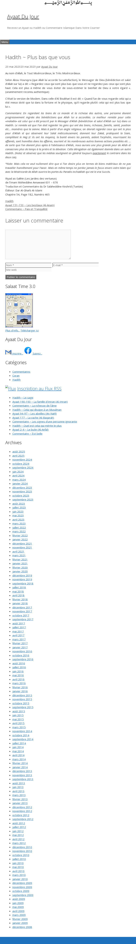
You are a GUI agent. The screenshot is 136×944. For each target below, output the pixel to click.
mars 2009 (19, 915)
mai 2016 (18, 675)
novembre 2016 (22, 651)
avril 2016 (18, 679)
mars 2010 (19, 875)
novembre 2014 (22, 731)
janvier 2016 (20, 691)
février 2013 (20, 799)
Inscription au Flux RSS (39, 388)
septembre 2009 (22, 895)
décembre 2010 (22, 847)
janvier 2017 (20, 647)
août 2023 (18, 503)
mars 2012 (19, 843)
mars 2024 (19, 479)
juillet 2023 (19, 507)
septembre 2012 (22, 819)
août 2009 (18, 899)
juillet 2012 (19, 827)
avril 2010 (18, 871)
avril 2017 (18, 635)
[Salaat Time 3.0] (19, 326)
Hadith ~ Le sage (22, 397)
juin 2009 (18, 903)
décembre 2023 (22, 487)
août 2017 (18, 623)
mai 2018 (18, 591)
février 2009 (20, 919)
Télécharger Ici (29, 330)
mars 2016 (19, 683)
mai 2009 (18, 907)
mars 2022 (19, 531)
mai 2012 (18, 835)
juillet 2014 (19, 743)
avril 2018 (18, 595)
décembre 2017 (22, 607)
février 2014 (20, 763)
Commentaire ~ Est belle (27, 433)
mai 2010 (18, 867)
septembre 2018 (22, 583)
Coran (15, 375)
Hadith (9, 201)
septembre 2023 (22, 499)
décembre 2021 (22, 543)
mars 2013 (19, 795)
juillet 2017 (19, 627)
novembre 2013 (22, 775)
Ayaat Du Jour (23, 16)
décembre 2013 (22, 771)
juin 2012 (18, 831)
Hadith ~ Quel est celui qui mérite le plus (37, 425)
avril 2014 (18, 755)
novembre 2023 (22, 491)
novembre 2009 (22, 887)
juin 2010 (18, 863)
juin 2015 (18, 715)
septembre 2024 (22, 467)
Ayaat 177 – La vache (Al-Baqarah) (33, 417)
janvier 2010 (20, 879)
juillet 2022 (19, 527)
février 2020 (20, 567)
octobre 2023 (20, 495)
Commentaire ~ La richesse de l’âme (34, 405)
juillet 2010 (19, 859)
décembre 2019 (22, 575)
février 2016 (20, 687)
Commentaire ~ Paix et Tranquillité (26, 209)
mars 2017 (19, 639)
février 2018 (20, 599)
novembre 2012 (22, 811)
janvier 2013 (20, 803)
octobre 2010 (20, 855)
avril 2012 (18, 839)
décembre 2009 (22, 883)
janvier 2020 (20, 571)
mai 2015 (18, 719)
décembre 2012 (22, 807)
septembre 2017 (22, 619)
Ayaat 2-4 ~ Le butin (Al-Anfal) (30, 429)
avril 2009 (18, 911)
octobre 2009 (20, 891)
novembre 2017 (22, 611)
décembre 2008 (22, 927)
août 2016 (18, 663)
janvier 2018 (20, 603)
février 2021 (20, 559)
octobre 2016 (20, 655)
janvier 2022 (20, 539)
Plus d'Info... (12, 330)
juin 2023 (18, 511)
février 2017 (20, 643)
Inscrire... (17, 353)
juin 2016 (18, 671)
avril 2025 (18, 455)
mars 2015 (19, 727)
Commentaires (21, 371)
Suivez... (37, 353)
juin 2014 (18, 747)
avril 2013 (18, 791)
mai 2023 (18, 515)
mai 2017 (18, 631)
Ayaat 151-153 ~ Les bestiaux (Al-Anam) (30, 205)
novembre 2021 (22, 547)
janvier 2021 (20, 563)
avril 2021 (18, 551)
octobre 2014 (20, 735)
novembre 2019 (22, 579)
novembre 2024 (22, 459)
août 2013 (18, 783)
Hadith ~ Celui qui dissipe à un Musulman (36, 409)
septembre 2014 (22, 739)
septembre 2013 (22, 779)
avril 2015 (18, 723)
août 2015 (18, 711)
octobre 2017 (20, 615)
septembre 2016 (22, 659)
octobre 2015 (20, 703)
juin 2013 (18, 787)
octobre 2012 (20, 815)
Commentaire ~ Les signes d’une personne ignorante (44, 421)
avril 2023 (18, 519)
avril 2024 (18, 475)
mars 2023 (19, 523)
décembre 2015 (22, 695)
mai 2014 (18, 751)
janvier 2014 (20, 767)
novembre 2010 (22, 851)
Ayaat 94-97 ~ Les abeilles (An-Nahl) (34, 413)
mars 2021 (19, 555)
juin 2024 (18, 471)
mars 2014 (19, 759)
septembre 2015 (22, 707)
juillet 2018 (19, 587)
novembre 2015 (22, 699)
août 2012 (18, 823)
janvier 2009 (20, 923)
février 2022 (20, 535)
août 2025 (18, 451)
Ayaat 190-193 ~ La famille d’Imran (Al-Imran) (40, 401)
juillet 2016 (19, 667)
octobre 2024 (20, 463)
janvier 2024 (20, 483)
